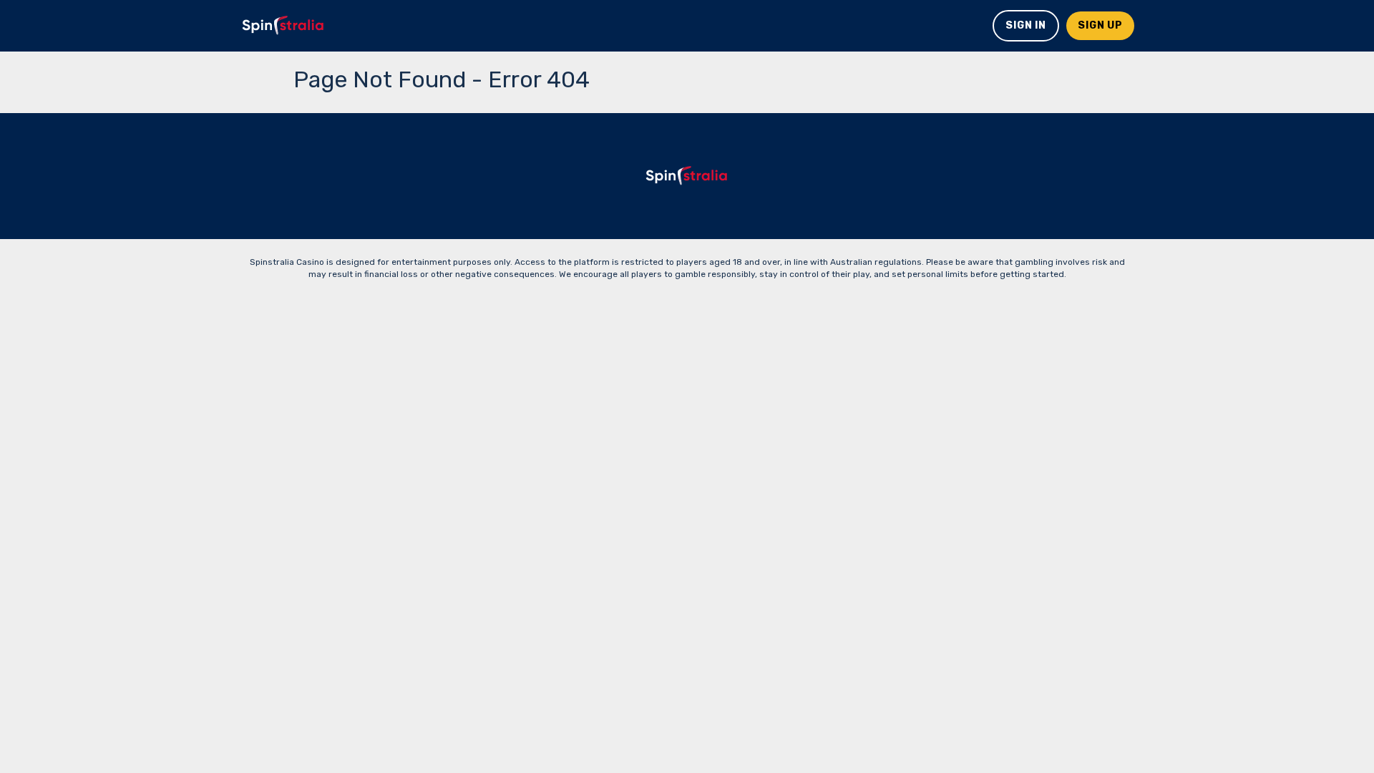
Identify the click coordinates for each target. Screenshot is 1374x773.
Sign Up (1100, 25)
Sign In (1025, 25)
